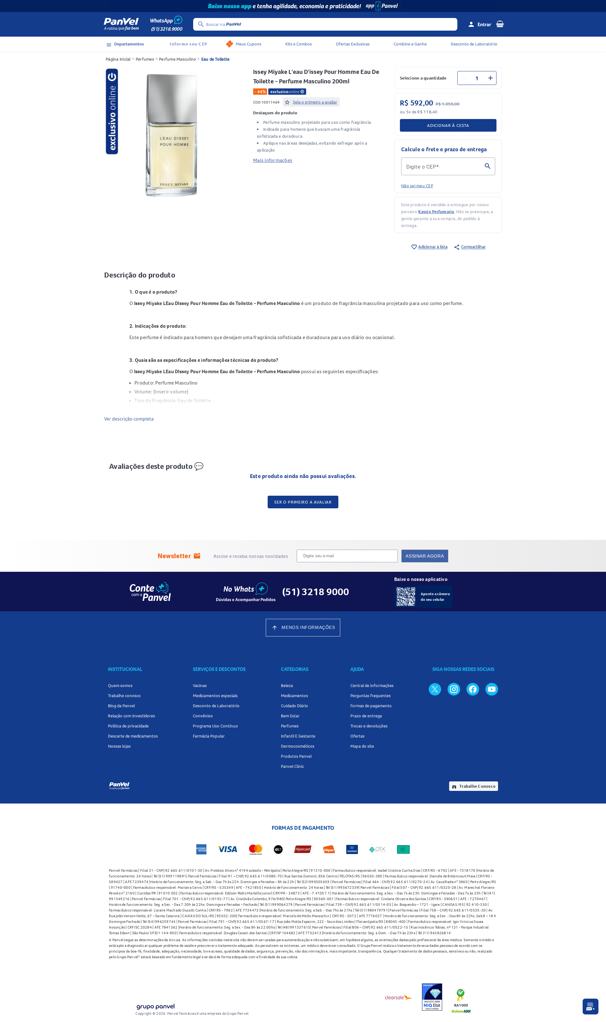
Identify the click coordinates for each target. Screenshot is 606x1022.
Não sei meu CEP (417, 185)
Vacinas (200, 685)
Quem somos (120, 685)
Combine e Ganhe (410, 44)
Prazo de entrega (366, 716)
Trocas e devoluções (369, 726)
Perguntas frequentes (370, 695)
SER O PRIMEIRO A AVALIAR (303, 502)
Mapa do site (362, 746)
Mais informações (272, 160)
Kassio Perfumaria (436, 211)
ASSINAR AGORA (425, 556)
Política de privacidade (128, 726)
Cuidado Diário (294, 705)
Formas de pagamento (371, 705)
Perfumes (145, 59)
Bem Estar (290, 716)
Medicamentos (294, 695)
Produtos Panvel (296, 756)
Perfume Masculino (177, 59)
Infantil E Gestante (298, 736)
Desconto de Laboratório (474, 44)
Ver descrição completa (129, 418)
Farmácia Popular (209, 736)
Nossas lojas (119, 746)
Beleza (287, 685)
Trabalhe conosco (124, 695)
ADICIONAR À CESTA (448, 125)
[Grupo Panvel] (155, 1005)
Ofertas (357, 736)
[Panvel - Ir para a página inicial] (121, 24)
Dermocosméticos (297, 746)
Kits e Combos (298, 44)
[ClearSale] (398, 997)
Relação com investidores (131, 716)
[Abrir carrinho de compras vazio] (500, 23)
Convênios (203, 716)
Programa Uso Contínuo (215, 726)
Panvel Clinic (292, 766)
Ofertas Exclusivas (353, 44)
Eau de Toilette (215, 59)
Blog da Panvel (121, 705)
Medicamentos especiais (215, 695)
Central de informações (372, 685)
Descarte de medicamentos (133, 736)
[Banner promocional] (303, 6)
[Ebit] (432, 997)
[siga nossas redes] (435, 689)
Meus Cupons (248, 44)
